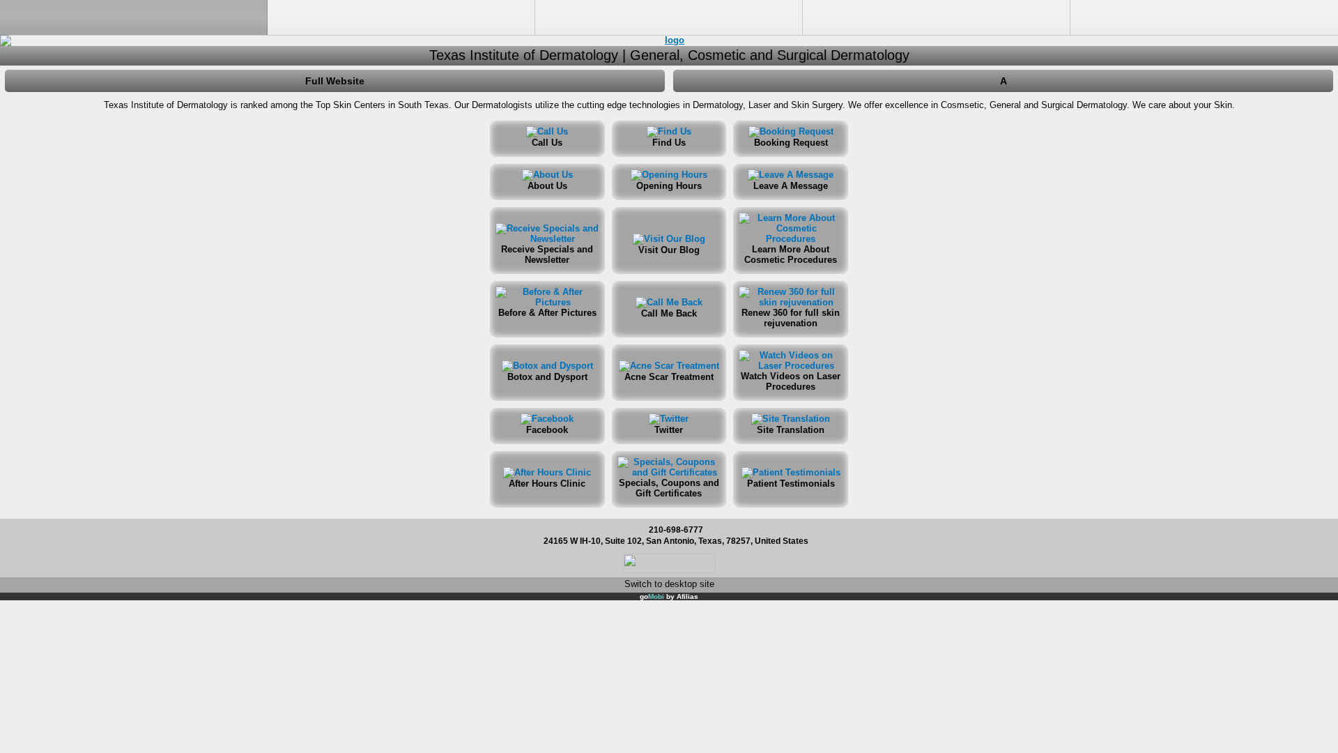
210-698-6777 (676, 529)
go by (669, 596)
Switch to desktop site (669, 584)
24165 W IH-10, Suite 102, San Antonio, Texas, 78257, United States (676, 540)
